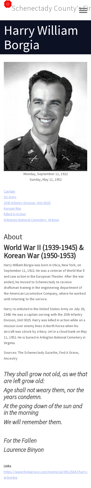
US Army (10, 197)
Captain (9, 191)
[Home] (8, 8)
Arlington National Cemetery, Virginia (31, 219)
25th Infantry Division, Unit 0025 (27, 202)
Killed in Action (15, 214)
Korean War (12, 208)
